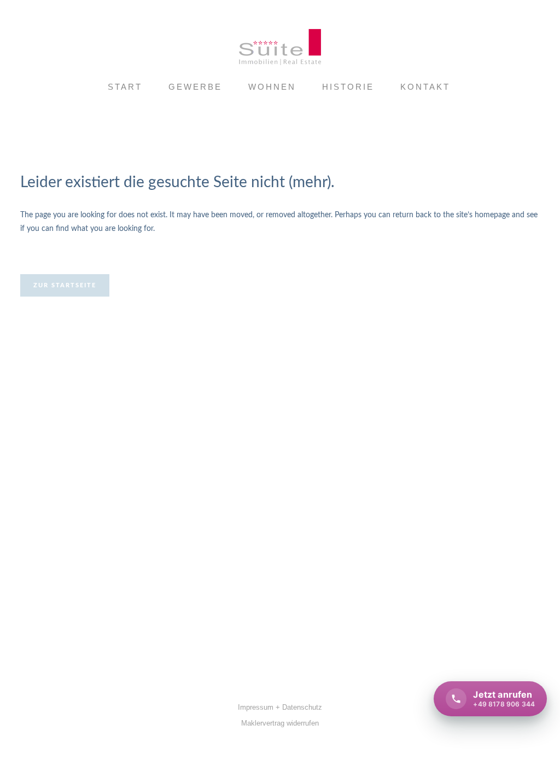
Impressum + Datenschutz (280, 707)
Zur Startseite (64, 285)
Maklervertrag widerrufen (280, 723)
